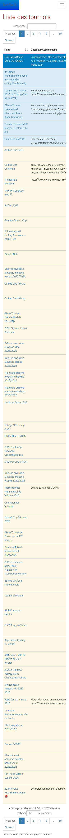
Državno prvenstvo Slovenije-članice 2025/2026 (14, 362)
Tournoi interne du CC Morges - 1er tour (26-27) (16, 128)
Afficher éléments (34, 813)
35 (60, 33)
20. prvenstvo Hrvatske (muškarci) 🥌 (14, 792)
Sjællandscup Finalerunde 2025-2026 (14, 688)
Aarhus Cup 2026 (13, 150)
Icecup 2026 (11, 254)
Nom (7, 49)
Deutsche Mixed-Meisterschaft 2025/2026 (13, 551)
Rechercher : (19, 25)
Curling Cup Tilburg (14, 283)
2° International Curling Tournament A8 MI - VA (15, 235)
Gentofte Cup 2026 (14, 139)
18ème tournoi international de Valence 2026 (12, 492)
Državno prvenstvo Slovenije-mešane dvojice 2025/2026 (14, 477)
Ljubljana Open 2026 (15, 402)
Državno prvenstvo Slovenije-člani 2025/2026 (14, 347)
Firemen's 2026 (12, 744)
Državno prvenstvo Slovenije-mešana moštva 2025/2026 (14, 273)
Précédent (10, 33)
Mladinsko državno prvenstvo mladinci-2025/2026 (14, 377)
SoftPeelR (9, 5)
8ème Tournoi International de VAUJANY (12, 317)
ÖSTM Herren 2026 (15, 436)
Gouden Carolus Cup (15, 220)
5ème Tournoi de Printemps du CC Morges (13, 536)
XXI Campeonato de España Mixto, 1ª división (14, 659)
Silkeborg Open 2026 (15, 462)
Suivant (9, 40)
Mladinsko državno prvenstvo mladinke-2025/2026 (15, 391)
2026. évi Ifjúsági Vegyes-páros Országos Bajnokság (15, 674)
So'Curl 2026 (11, 205)
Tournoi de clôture (14, 595)
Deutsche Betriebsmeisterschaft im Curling (16, 714)
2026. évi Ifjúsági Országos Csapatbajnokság (13, 451)
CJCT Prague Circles (15, 625)
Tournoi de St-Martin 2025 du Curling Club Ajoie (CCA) (15, 94)
